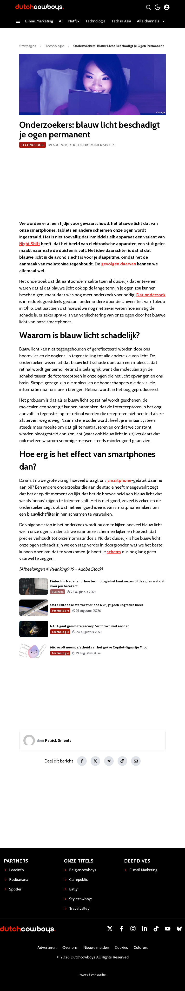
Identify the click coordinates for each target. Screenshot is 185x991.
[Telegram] (109, 761)
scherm (114, 551)
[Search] (148, 7)
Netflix (73, 21)
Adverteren (47, 947)
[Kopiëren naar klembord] (122, 761)
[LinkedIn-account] (144, 928)
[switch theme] (157, 7)
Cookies (121, 947)
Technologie (95, 21)
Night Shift (29, 243)
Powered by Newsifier (92, 974)
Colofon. (141, 947)
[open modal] (167, 7)
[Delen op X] (95, 761)
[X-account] (110, 928)
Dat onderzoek (150, 294)
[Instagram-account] (133, 928)
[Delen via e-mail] (136, 761)
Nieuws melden (96, 947)
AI (60, 21)
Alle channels (148, 21)
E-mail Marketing (39, 21)
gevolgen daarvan (118, 264)
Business (58, 591)
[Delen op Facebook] (82, 761)
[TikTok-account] (156, 928)
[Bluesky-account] (179, 928)
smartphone (119, 480)
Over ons (70, 947)
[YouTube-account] (168, 928)
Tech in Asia (121, 21)
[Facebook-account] (121, 928)
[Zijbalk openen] (18, 21)
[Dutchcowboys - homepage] (39, 7)
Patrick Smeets (102, 145)
